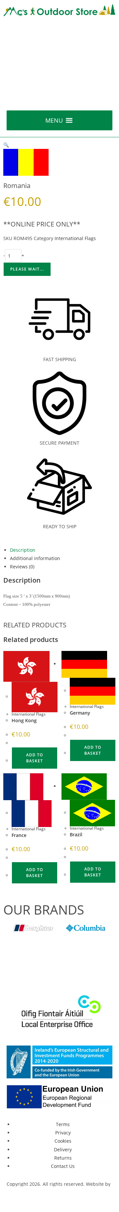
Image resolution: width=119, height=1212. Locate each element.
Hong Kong (24, 720)
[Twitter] (32, 971)
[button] (54, 120)
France (19, 835)
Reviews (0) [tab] (22, 566)
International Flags (75, 238)
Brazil (76, 834)
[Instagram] (68, 971)
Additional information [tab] (35, 558)
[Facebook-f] (15, 971)
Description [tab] (22, 550)
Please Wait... (27, 269)
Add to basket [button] (34, 758)
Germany (80, 713)
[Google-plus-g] (50, 971)
